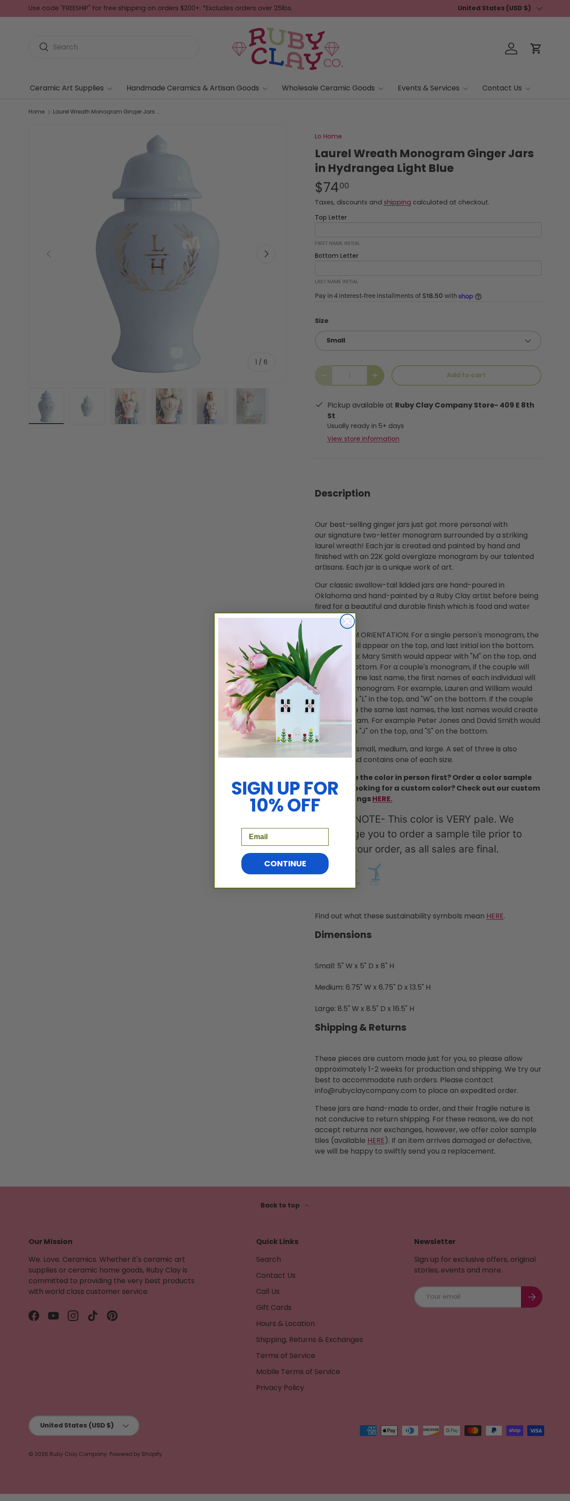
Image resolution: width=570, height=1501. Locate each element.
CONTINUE (285, 863)
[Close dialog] (347, 621)
